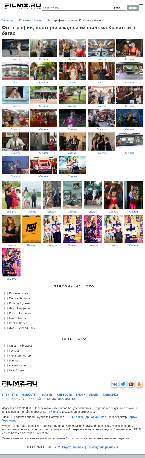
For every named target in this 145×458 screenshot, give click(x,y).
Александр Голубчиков (90, 417)
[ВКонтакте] (115, 384)
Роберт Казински (20, 313)
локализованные (20, 365)
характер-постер (20, 355)
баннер (14, 360)
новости (29, 394)
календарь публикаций (21, 398)
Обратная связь (73, 447)
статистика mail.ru (60, 398)
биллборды (16, 370)
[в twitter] (123, 384)
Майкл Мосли (18, 318)
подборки (110, 394)
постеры (14, 350)
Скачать (15, 59)
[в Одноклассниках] (139, 384)
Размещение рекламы (102, 447)
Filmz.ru (56, 411)
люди (93, 394)
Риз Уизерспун (18, 293)
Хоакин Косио (18, 323)
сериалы (64, 394)
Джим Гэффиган (20, 308)
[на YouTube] (131, 384)
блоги (81, 394)
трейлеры (10, 394)
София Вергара (19, 298)
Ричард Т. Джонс (20, 303)
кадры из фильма (20, 345)
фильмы (47, 394)
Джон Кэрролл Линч (22, 328)
